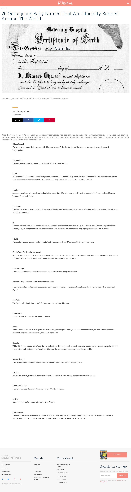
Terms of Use (73, 266)
